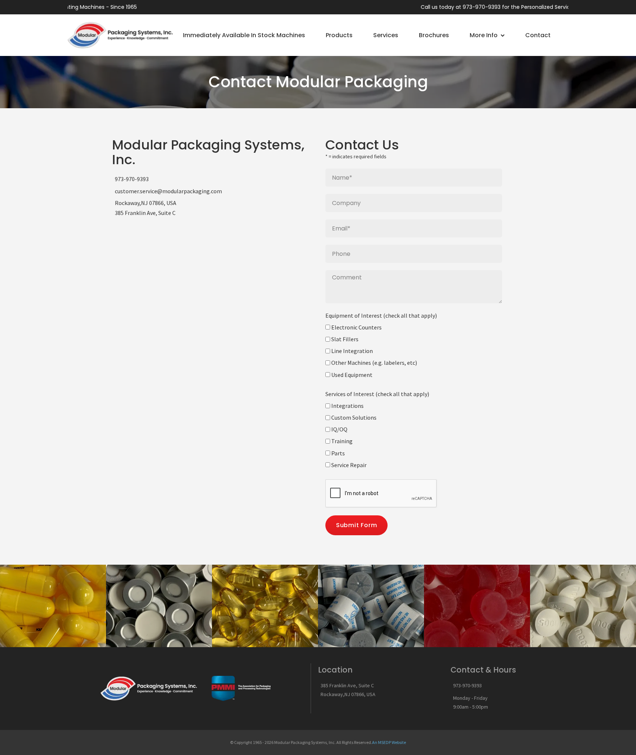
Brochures (434, 35)
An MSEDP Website (389, 742)
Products (339, 35)
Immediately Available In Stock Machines (244, 35)
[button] (568, 35)
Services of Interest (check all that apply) (377, 394)
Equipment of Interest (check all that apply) (381, 315)
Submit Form (356, 525)
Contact (538, 35)
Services (385, 35)
